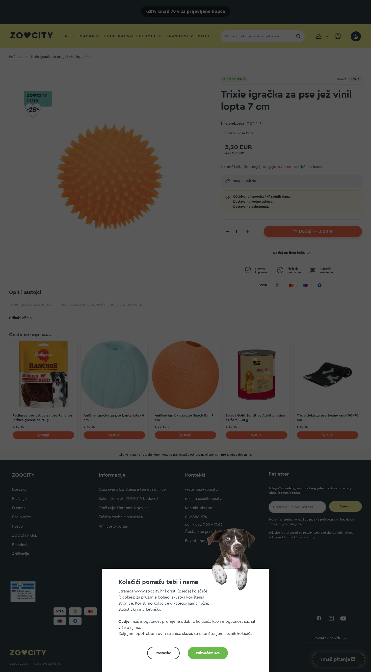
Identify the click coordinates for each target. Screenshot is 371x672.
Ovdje (123, 621)
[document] (187, 622)
